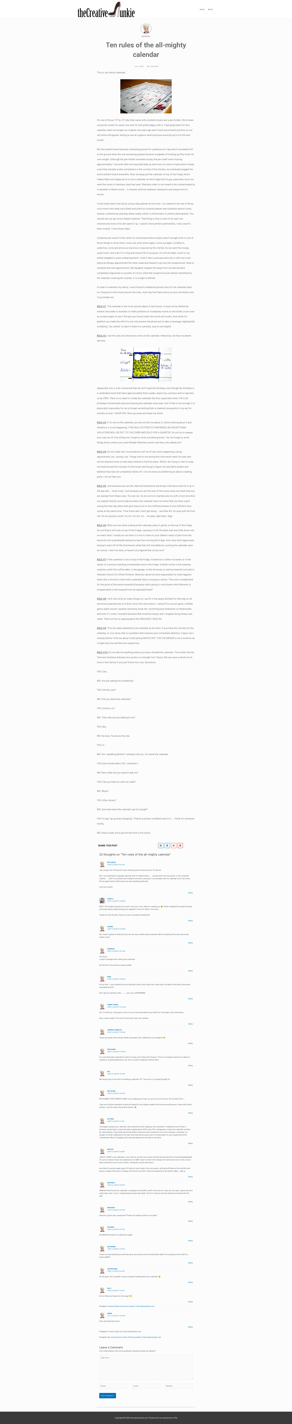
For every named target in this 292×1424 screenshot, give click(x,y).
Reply (190, 893)
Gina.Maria (111, 1049)
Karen (109, 1313)
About (210, 9)
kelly (109, 1288)
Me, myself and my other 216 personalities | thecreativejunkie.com (134, 1337)
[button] (160, 845)
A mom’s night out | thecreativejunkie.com (124, 1331)
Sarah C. (110, 899)
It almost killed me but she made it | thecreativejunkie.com (131, 1306)
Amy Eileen (111, 1091)
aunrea (110, 926)
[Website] (179, 1386)
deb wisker (111, 1246)
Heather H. (111, 1183)
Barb (109, 977)
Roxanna (110, 1227)
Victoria (110, 1119)
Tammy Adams (112, 1004)
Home (202, 9)
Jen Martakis (112, 1269)
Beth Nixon (111, 862)
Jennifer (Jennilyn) (114, 1030)
